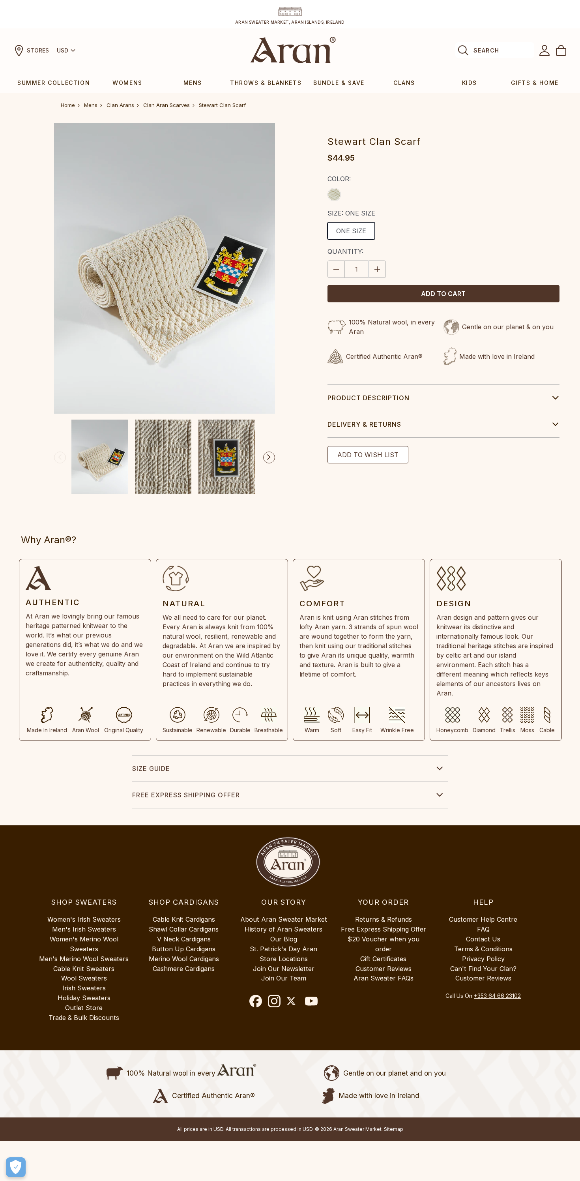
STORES (38, 50)
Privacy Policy (483, 959)
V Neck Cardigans (184, 939)
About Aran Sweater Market (283, 919)
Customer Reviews (383, 969)
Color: (339, 179)
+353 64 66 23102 (497, 995)
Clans (404, 82)
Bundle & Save (339, 82)
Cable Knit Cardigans (184, 919)
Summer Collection (53, 82)
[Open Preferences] (16, 1167)
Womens (127, 82)
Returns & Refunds (383, 919)
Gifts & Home (535, 82)
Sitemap (393, 1129)
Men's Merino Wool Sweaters (84, 959)
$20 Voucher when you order (383, 944)
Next (269, 457)
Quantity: (345, 251)
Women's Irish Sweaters (84, 919)
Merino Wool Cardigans (184, 959)
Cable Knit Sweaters (83, 969)
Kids (469, 82)
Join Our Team (283, 978)
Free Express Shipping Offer (186, 795)
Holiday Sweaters (84, 998)
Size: (351, 213)
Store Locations (284, 959)
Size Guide (151, 768)
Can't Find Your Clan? (483, 969)
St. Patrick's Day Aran (283, 949)
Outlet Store (84, 1008)
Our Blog (283, 939)
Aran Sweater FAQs (383, 978)
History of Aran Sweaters (283, 929)
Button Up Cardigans (183, 949)
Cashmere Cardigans (184, 969)
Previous (60, 457)
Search (486, 50)
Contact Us (483, 939)
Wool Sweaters (84, 978)
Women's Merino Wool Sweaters (84, 944)
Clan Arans (120, 105)
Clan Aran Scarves (166, 105)
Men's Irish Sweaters (84, 929)
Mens (192, 82)
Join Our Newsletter (283, 969)
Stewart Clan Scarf (222, 105)
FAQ (483, 929)
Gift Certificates (383, 959)
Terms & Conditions (483, 949)
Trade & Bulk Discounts (84, 1018)
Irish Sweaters (84, 988)
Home (68, 105)
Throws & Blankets (265, 82)
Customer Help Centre (483, 919)
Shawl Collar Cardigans (184, 929)
